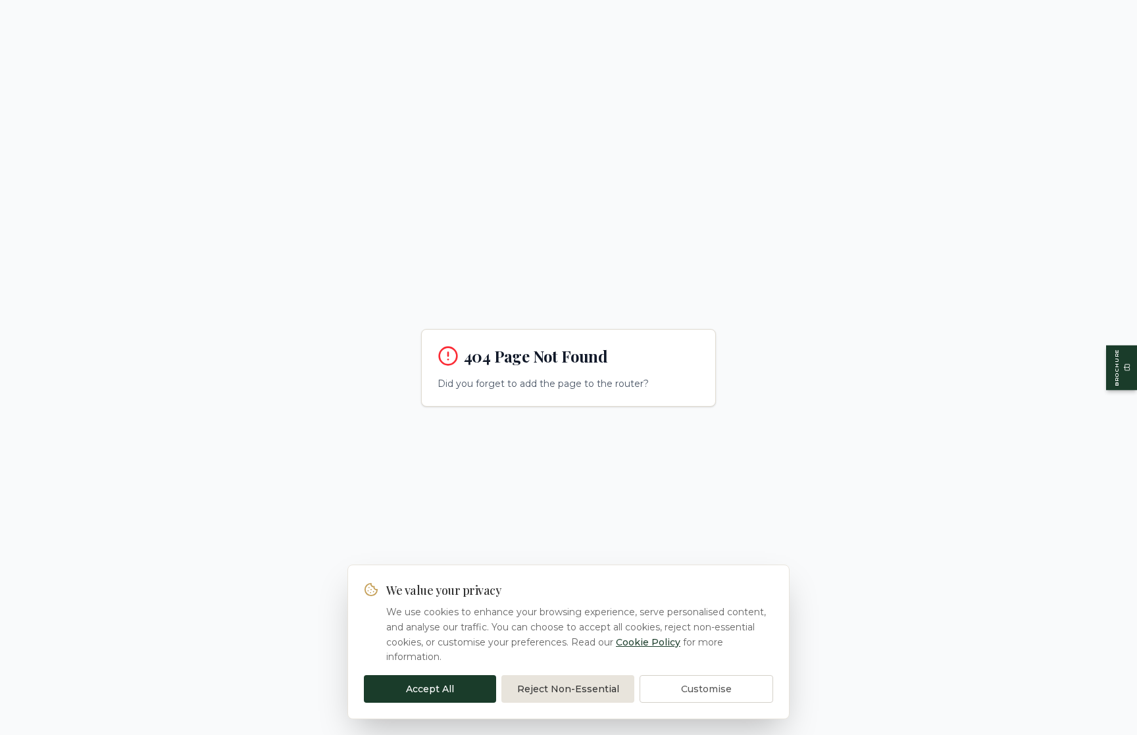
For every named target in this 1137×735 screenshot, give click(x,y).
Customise (706, 689)
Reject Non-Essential (568, 689)
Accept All (430, 689)
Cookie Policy (648, 642)
